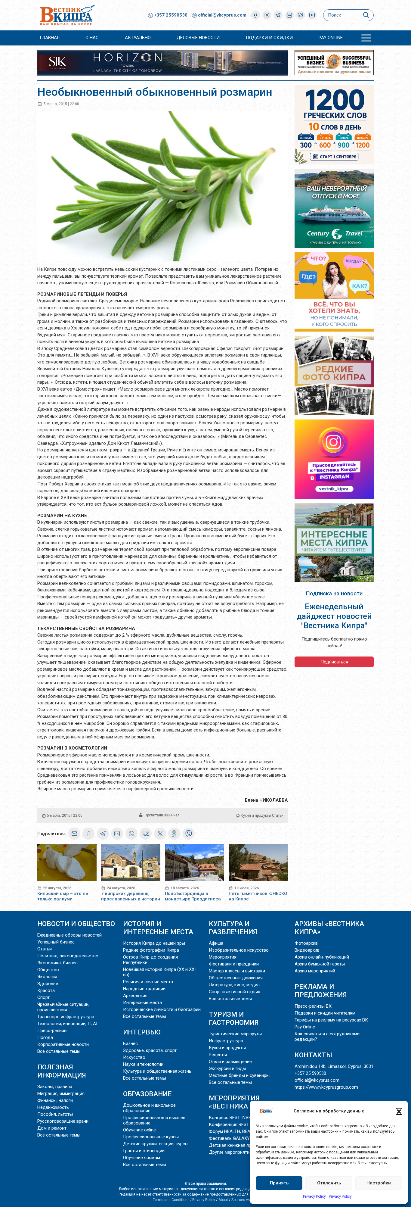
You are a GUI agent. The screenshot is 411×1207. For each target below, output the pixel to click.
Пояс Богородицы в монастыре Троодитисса (193, 896)
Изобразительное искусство (239, 950)
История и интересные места (158, 928)
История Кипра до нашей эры (154, 943)
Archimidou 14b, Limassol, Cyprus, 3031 (334, 1066)
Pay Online (331, 37)
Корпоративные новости (63, 1044)
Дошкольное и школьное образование (149, 1108)
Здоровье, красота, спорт (150, 1050)
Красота (46, 990)
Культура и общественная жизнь (157, 1071)
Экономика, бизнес (57, 962)
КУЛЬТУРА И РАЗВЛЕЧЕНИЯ (233, 928)
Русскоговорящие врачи (62, 1121)
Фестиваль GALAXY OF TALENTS (242, 1138)
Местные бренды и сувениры (239, 1075)
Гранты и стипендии (144, 1150)
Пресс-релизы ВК (313, 1006)
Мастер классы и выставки (237, 971)
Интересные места (142, 1002)
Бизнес (130, 1043)
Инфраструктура (226, 1040)
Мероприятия (222, 957)
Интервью (142, 1032)
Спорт (43, 997)
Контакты (313, 1055)
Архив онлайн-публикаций (322, 957)
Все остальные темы (58, 1051)
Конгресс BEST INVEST (232, 1117)
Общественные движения (236, 978)
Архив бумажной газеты (320, 964)
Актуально (138, 37)
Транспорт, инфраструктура (65, 1016)
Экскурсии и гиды (227, 1068)
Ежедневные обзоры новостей (69, 935)
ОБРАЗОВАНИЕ (147, 1094)
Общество (48, 969)
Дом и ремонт (51, 1128)
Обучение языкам (141, 1157)
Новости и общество (76, 924)
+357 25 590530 (310, 1073)
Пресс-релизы (52, 1030)
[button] (399, 1111)
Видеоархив (307, 950)
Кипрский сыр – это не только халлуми (62, 896)
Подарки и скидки (269, 37)
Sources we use (244, 1200)
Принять (279, 1183)
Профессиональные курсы (151, 1137)
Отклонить (329, 1183)
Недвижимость (53, 1107)
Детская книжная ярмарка (236, 1145)
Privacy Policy (314, 1196)
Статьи (277, 815)
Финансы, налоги (55, 1100)
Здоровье (47, 983)
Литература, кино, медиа (234, 984)
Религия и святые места (148, 981)
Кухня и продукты (256, 815)
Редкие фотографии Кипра (151, 950)
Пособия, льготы (55, 1114)
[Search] (366, 15)
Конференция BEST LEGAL (236, 1124)
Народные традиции (144, 988)
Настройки (378, 1183)
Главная (50, 37)
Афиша (216, 943)
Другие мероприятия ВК (234, 1152)
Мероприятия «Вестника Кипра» (242, 1102)
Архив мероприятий (315, 971)
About (223, 1200)
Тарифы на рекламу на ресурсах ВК (331, 1020)
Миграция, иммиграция (61, 1093)
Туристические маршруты (235, 1034)
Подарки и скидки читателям (325, 1013)
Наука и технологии (143, 1064)
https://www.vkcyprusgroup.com (326, 1087)
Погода (45, 1037)
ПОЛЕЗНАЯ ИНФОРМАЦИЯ (61, 1071)
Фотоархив (306, 943)
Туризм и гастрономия (234, 1018)
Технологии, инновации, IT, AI (67, 1023)
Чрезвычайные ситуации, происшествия (63, 1007)
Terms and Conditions (171, 1200)
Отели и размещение (230, 1061)
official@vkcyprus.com (222, 15)
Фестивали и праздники (234, 964)
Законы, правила (54, 1086)
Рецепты (218, 1054)
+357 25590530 (170, 15)
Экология (47, 976)
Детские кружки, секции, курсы (155, 1143)
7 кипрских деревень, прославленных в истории (130, 896)
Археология (135, 995)
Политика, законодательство (67, 956)
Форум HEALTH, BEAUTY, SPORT (241, 1131)
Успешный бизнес (56, 942)
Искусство (134, 1057)
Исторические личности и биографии (162, 1009)
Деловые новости (198, 37)
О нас (92, 37)
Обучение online (139, 1130)
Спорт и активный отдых (234, 991)
